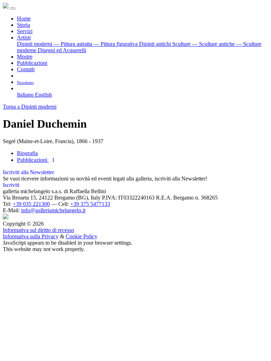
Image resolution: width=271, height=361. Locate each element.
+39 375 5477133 (90, 204)
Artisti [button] (24, 38)
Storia (23, 25)
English (43, 95)
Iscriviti (11, 185)
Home (24, 19)
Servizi (24, 31)
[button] (19, 88)
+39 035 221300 (31, 204)
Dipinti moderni (35, 44)
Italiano (26, 95)
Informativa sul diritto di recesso (38, 230)
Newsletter (25, 82)
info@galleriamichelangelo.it (53, 210)
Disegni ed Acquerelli (62, 50)
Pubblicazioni (32, 63)
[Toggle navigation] (13, 8)
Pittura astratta (74, 44)
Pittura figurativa (116, 44)
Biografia (27, 153)
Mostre (24, 57)
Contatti (26, 69)
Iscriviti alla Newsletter (28, 172)
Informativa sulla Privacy (31, 236)
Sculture (182, 44)
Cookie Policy (81, 236)
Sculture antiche (214, 44)
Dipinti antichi (155, 44)
